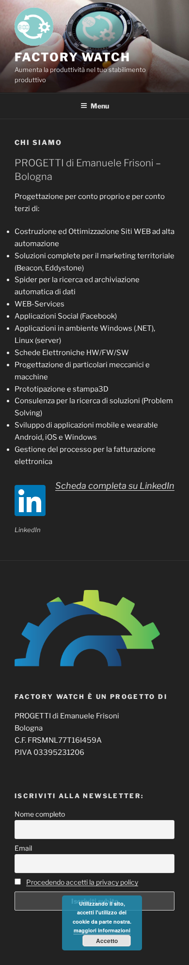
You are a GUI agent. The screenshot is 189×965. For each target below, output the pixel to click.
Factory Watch (72, 57)
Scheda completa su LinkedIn (114, 486)
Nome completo (40, 814)
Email (23, 848)
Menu (100, 106)
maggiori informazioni (102, 930)
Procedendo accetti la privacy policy (82, 882)
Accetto (107, 940)
